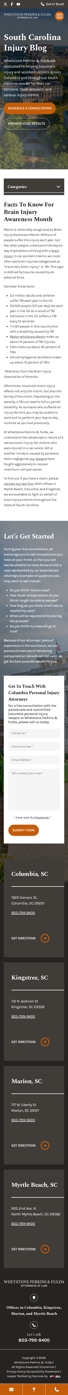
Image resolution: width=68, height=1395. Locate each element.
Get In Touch (55, 4)
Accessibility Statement (43, 1371)
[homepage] (27, 16)
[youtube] (18, 4)
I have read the (32, 817)
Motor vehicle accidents (27, 337)
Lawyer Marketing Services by (27, 1376)
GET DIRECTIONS (23, 938)
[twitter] (5, 4)
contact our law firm (19, 484)
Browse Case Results (26, 123)
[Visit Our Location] (33, 1389)
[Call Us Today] (57, 1389)
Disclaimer (42, 817)
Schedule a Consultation (30, 108)
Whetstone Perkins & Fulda (33, 1362)
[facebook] (12, 4)
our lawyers (38, 459)
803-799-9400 (23, 913)
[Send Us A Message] (11, 1389)
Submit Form (23, 830)
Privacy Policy (16, 1371)
